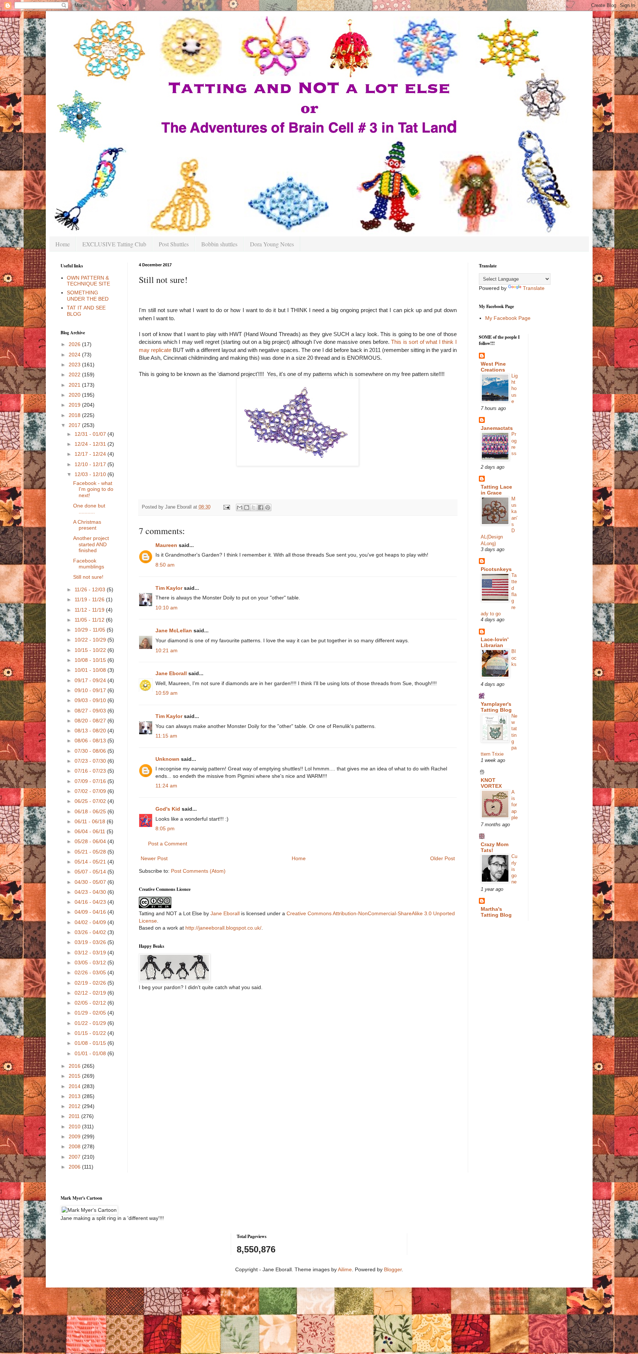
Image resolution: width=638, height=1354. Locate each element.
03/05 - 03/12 (91, 962)
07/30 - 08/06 (91, 751)
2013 (75, 1096)
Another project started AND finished (91, 544)
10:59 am (166, 693)
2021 (75, 385)
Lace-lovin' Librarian (494, 642)
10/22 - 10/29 (91, 640)
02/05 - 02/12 (91, 1003)
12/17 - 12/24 (91, 454)
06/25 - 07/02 (91, 801)
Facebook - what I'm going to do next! (93, 489)
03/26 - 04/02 (91, 932)
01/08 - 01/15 (91, 1043)
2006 (75, 1167)
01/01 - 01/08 (91, 1053)
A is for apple (514, 804)
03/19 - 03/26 (91, 942)
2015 (75, 1076)
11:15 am (166, 736)
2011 (75, 1116)
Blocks (514, 658)
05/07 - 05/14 (91, 872)
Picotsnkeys (496, 569)
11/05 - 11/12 (90, 620)
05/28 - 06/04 (91, 841)
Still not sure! (88, 577)
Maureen (166, 545)
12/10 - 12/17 (91, 464)
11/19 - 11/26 (90, 599)
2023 (75, 364)
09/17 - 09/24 (91, 680)
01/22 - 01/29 (91, 1023)
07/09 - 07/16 (91, 781)
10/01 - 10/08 (91, 670)
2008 (75, 1146)
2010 (75, 1126)
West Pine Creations (493, 367)
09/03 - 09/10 (91, 700)
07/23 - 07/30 (91, 761)
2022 (75, 374)
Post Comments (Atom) (198, 871)
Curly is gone (514, 869)
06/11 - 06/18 (91, 821)
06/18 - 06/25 (91, 811)
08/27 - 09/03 (91, 711)
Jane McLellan (173, 630)
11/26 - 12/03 (91, 589)
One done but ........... (89, 509)
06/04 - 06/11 (91, 831)
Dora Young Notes (272, 244)
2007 (75, 1157)
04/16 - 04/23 (91, 902)
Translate (534, 288)
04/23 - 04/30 (91, 892)
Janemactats (497, 428)
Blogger (393, 1269)
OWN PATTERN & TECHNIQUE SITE (88, 281)
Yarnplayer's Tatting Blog (496, 707)
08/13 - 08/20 (91, 731)
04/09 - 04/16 (91, 912)
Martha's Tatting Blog (496, 912)
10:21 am (166, 650)
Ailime (345, 1269)
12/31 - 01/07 (91, 434)
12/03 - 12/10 (91, 474)
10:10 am (166, 608)
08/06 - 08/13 (91, 740)
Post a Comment (167, 844)
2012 (75, 1106)
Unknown (167, 759)
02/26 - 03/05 (91, 972)
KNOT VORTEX (491, 783)
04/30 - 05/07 (91, 882)
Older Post (442, 858)
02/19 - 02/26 (91, 983)
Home (62, 244)
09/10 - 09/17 (91, 690)
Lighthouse (514, 388)
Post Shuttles (174, 244)
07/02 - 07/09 (91, 791)
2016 (75, 1066)
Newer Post (154, 858)
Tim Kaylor (168, 588)
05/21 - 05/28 (91, 852)
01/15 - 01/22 (91, 1033)
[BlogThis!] (246, 507)
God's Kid (167, 809)
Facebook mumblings (88, 564)
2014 (75, 1086)
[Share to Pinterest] (267, 507)
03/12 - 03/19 (91, 952)
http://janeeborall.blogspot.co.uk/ (223, 928)
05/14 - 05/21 (91, 862)
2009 (75, 1136)
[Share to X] (253, 507)
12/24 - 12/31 (91, 444)
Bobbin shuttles (219, 244)
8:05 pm (165, 828)
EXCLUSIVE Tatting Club (114, 244)
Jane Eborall (171, 673)
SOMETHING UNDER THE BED (88, 296)
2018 (75, 415)
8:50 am (165, 565)
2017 (75, 425)
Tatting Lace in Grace (496, 490)
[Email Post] (226, 507)
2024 (75, 355)
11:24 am (166, 786)
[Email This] (239, 507)
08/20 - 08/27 (91, 721)
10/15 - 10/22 (91, 650)
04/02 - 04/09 (91, 922)
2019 (75, 405)
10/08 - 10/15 (91, 660)
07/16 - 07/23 (91, 771)
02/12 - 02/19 (91, 993)
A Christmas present (87, 525)
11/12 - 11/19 (90, 610)
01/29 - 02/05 (91, 1013)
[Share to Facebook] (260, 507)
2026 (75, 344)
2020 (75, 395)
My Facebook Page (508, 318)
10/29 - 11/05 (91, 630)
